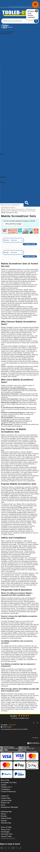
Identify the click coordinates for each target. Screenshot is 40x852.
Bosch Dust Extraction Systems (10, 106)
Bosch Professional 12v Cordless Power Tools (15, 118)
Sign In (2, 5)
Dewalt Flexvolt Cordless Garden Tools (13, 138)
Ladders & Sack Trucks (8, 61)
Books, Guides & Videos (8, 40)
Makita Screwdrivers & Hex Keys (24, 211)
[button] (33, 722)
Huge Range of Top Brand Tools (9, 747)
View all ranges (5, 157)
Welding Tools (4, 84)
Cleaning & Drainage (7, 42)
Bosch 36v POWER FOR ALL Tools (12, 98)
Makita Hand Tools (7, 211)
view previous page (13, 224)
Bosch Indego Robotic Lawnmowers (12, 110)
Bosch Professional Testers (9, 127)
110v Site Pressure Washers (9, 89)
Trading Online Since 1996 (26, 747)
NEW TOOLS (4, 161)
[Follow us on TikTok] (20, 848)
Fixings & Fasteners (6, 54)
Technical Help (6, 823)
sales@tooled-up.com (5, 7)
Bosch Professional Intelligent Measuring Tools (15, 125)
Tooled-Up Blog (5, 196)
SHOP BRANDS (5, 159)
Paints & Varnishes (6, 69)
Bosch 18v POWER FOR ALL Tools (12, 96)
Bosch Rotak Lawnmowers (9, 128)
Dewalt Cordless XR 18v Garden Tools (13, 135)
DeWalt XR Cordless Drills (8, 152)
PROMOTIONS (5, 162)
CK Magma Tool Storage (8, 132)
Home (1, 0)
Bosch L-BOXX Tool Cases (9, 113)
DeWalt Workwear (6, 149)
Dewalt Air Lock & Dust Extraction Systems (14, 133)
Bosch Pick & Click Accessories (10, 115)
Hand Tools (4, 57)
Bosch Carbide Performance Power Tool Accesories (17, 103)
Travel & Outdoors (6, 83)
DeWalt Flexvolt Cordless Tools (10, 140)
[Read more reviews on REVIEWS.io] (33, 743)
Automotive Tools (6, 39)
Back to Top (5, 780)
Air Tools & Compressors (8, 37)
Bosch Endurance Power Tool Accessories (14, 108)
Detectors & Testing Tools (8, 47)
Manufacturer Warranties (9, 807)
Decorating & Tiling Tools (8, 45)
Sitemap (4, 820)
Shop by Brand (5, 189)
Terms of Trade (6, 827)
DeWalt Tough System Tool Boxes (11, 145)
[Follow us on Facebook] (1, 848)
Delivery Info (5, 802)
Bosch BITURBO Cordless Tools (11, 101)
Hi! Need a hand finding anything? (31, 14)
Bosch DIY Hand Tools (7, 105)
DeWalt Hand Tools (6, 142)
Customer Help (5, 199)
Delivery (2, 1)
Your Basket (5, 25)
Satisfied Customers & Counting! (27, 750)
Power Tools (4, 74)
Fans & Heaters (5, 52)
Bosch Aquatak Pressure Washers (11, 100)
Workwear (3, 88)
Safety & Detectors (6, 76)
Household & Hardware (8, 59)
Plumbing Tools (5, 71)
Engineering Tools (6, 50)
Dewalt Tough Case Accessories (11, 144)
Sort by (6, 240)
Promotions (4, 192)
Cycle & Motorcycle (6, 44)
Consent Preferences (8, 791)
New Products (4, 191)
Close (2, 154)
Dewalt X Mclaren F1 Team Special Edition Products (17, 150)
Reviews (4, 816)
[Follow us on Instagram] (16, 848)
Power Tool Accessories (8, 72)
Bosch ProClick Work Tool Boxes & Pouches (15, 116)
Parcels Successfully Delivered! (9, 750)
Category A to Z (5, 155)
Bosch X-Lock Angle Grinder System (12, 130)
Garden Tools (4, 55)
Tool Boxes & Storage (7, 79)
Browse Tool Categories (8, 186)
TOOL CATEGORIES (7, 30)
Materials (3, 66)
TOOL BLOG (4, 167)
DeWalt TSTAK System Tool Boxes (11, 147)
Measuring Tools (5, 67)
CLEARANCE (4, 164)
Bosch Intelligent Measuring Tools (11, 111)
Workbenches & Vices (7, 86)
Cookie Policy (5, 798)
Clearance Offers (6, 194)
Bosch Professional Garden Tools (11, 122)
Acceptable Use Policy (9, 782)
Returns (2, 2)
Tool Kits (3, 81)
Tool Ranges (5, 832)
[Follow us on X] (9, 848)
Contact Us (4, 197)
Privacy (3, 814)
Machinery (3, 64)
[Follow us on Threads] (5, 848)
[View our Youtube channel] (13, 848)
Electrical (3, 49)
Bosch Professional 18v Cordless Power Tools (15, 120)
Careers (4, 785)
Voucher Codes (6, 836)
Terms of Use (5, 829)
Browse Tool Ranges (7, 187)
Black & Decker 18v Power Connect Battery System (17, 91)
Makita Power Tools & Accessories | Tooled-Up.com (18, 209)
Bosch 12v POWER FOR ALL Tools (12, 94)
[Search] (36, 21)
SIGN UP (3, 166)
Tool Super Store (6, 834)
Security (3, 77)
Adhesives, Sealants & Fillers (10, 35)
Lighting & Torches (6, 62)
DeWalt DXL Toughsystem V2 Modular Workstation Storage (20, 137)
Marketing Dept (6, 811)
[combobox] (18, 21)
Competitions (5, 789)
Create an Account (4, 4)
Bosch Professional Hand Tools (10, 123)
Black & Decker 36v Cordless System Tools (14, 93)
